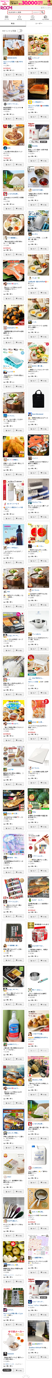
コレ (9, 74)
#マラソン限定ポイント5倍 (14, 507)
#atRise (32, 1348)
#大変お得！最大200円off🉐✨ (38, 282)
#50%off (38, 1348)
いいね (20, 74)
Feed (6, 18)
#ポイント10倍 (33, 682)
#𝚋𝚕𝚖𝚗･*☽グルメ (34, 1305)
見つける (19, 18)
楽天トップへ (46, 8)
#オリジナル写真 (8, 62)
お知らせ (32, 18)
